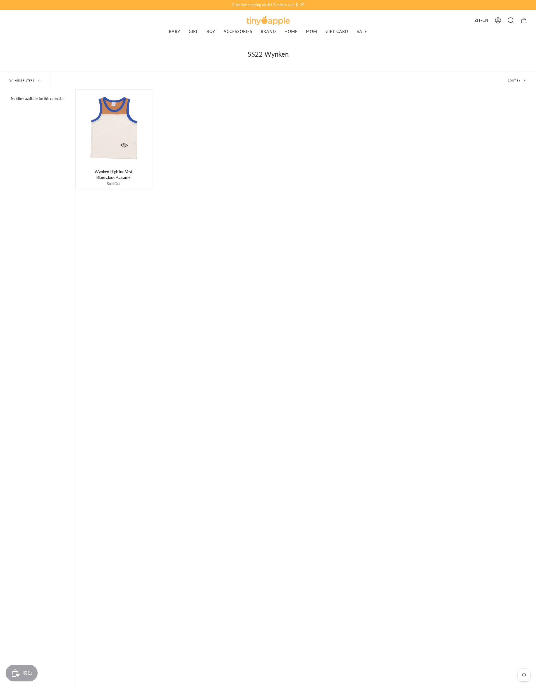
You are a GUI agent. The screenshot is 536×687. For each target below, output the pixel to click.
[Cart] (523, 20)
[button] (510, 20)
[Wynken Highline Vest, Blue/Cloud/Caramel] (114, 128)
